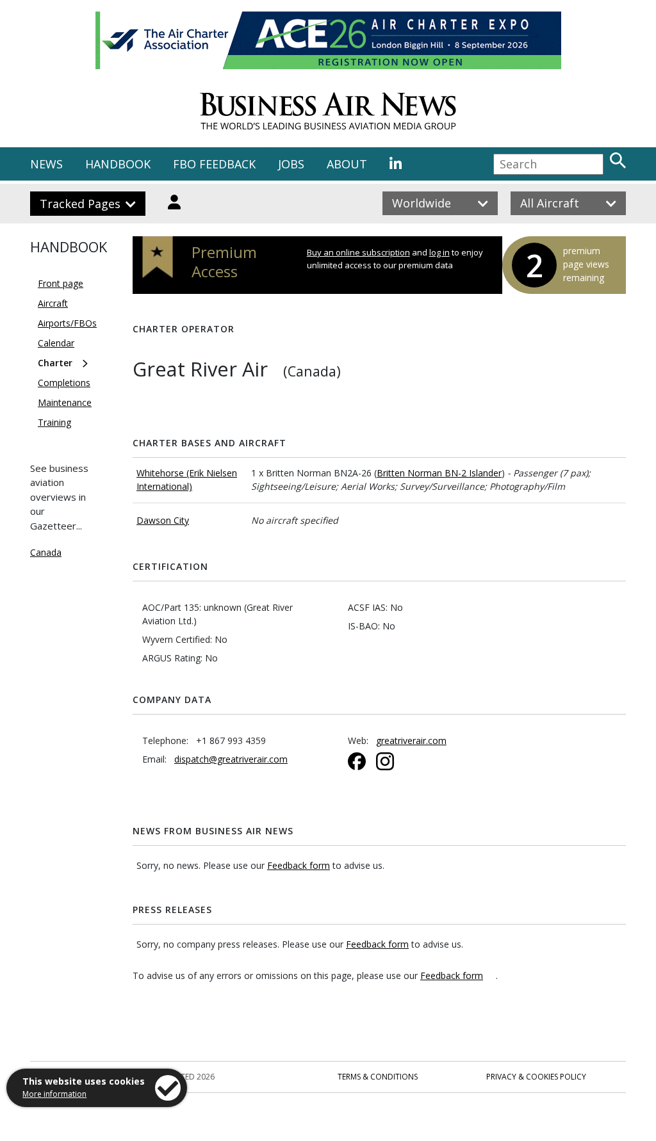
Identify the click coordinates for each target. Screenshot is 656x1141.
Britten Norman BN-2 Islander (439, 473)
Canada (46, 552)
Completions (64, 382)
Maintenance (65, 402)
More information (54, 1093)
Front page (60, 283)
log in (439, 252)
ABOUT (347, 164)
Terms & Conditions (378, 1076)
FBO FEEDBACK (214, 164)
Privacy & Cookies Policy (536, 1076)
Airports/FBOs (67, 323)
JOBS (291, 164)
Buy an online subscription (358, 252)
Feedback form (298, 865)
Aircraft (53, 303)
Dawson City (162, 520)
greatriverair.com (411, 740)
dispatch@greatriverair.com (231, 759)
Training (54, 422)
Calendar (56, 343)
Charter (55, 363)
